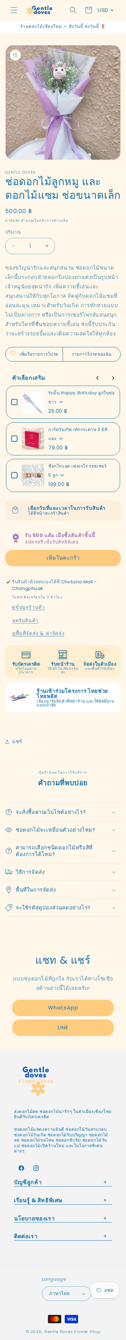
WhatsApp (63, 1007)
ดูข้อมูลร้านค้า (28, 607)
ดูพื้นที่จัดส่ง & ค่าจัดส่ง (38, 633)
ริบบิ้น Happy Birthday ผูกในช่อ (81, 393)
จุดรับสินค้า (25, 620)
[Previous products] (97, 378)
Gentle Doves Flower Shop (72, 1331)
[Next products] (113, 378)
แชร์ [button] (17, 741)
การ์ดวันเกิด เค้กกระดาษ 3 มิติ (77, 429)
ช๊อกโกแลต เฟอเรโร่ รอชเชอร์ (77, 466)
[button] (14, 10)
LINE (63, 1027)
